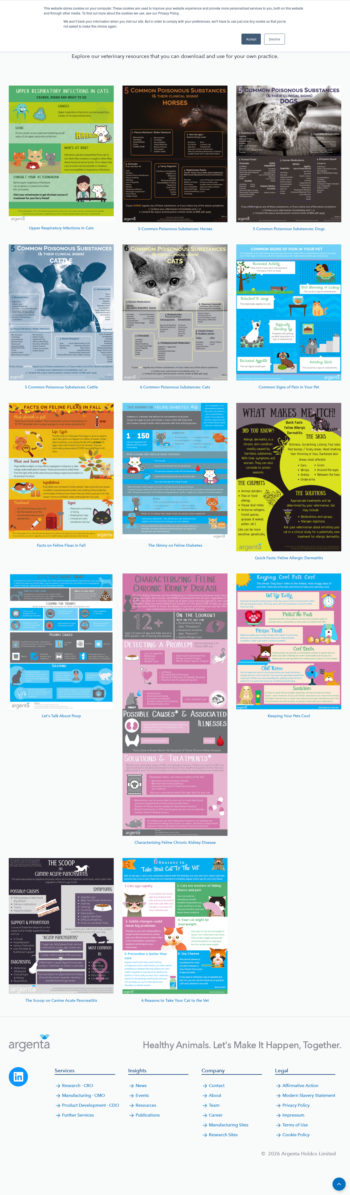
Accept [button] (251, 39)
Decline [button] (274, 39)
